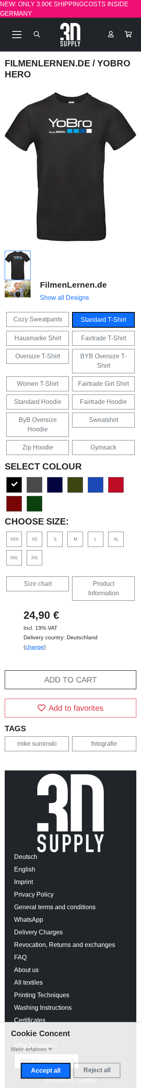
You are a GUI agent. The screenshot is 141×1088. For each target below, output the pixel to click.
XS (34, 539)
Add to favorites (76, 708)
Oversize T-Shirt (37, 356)
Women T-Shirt (37, 383)
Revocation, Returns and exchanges (64, 944)
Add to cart (70, 679)
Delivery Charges (38, 932)
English (24, 869)
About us (26, 970)
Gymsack (103, 447)
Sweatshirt (103, 419)
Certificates (29, 1020)
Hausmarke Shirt (37, 338)
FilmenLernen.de (48, 63)
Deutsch (25, 856)
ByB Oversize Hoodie (38, 424)
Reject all (96, 1070)
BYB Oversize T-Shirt (103, 361)
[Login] (110, 35)
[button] (128, 35)
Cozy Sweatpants (37, 319)
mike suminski (37, 743)
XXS (14, 539)
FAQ (20, 957)
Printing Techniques (41, 995)
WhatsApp (28, 919)
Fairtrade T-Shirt (103, 338)
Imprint (23, 882)
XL (116, 539)
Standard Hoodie (37, 401)
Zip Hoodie (37, 447)
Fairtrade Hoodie (103, 401)
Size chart (38, 583)
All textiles (28, 982)
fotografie (104, 743)
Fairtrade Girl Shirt (103, 383)
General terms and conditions (55, 907)
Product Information (103, 588)
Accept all (45, 1070)
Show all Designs (64, 297)
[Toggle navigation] (16, 34)
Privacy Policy (34, 894)
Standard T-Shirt (103, 319)
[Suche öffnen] (37, 34)
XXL (14, 557)
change (34, 647)
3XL (34, 557)
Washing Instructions (43, 1007)
